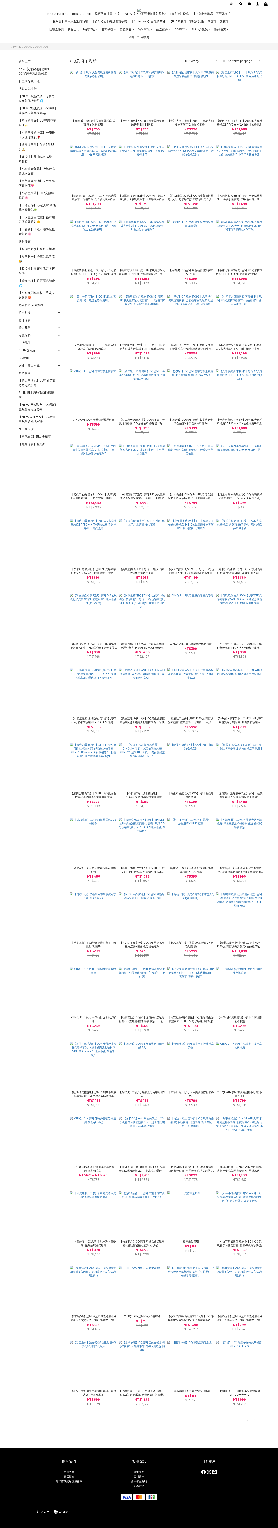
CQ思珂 (180, 29)
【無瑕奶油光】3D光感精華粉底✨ (37, 123)
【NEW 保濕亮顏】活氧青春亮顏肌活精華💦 (36, 99)
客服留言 (139, 1476)
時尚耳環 (144, 29)
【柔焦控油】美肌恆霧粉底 (109, 21)
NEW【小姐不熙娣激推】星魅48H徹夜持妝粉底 (157, 14)
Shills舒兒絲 (199, 29)
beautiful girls (57, 14)
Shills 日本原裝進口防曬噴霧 (36, 395)
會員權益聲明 (139, 1481)
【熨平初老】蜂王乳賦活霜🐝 (37, 259)
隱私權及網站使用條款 (69, 1481)
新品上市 (73, 29)
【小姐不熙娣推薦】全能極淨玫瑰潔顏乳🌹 (37, 135)
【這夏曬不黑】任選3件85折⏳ (36, 147)
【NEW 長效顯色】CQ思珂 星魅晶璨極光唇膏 (37, 407)
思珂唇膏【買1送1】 (108, 14)
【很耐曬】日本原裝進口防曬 (69, 21)
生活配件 (162, 29)
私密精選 (25, 373)
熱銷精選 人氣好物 (31, 305)
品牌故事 (69, 1472)
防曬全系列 (56, 29)
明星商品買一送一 (31, 81)
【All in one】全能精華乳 (148, 21)
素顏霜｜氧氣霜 (218, 21)
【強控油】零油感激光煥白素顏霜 (37, 159)
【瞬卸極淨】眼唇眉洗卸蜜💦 (37, 283)
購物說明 (139, 1472)
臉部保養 (107, 29)
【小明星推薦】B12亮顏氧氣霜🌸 (36, 195)
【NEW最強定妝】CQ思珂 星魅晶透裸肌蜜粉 (37, 419)
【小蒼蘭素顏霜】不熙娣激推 (212, 14)
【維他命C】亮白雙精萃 (35, 436)
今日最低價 (26, 429)
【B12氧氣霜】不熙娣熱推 (186, 21)
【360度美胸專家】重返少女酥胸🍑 (36, 295)
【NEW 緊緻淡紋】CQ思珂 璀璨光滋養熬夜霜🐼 (37, 111)
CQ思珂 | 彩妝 (40, 46)
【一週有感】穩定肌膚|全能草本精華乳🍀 (37, 207)
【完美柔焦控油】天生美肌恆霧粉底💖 (37, 183)
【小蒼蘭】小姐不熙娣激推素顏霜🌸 (37, 232)
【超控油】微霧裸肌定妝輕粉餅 (37, 271)
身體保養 (125, 29)
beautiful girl (81, 14)
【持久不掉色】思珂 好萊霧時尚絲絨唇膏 (37, 383)
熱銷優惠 (220, 29)
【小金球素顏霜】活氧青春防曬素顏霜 (37, 171)
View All (15, 46)
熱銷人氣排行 (28, 89)
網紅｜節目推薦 (139, 37)
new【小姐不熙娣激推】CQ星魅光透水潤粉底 (35, 71)
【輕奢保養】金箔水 (32, 444)
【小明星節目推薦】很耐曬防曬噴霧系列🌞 (37, 220)
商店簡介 (69, 1476)
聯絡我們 (139, 1486)
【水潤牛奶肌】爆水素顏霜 (37, 249)
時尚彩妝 (89, 29)
